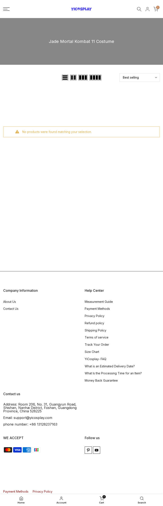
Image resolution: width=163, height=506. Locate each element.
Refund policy (94, 323)
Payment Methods (97, 308)
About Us (9, 301)
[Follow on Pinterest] (88, 450)
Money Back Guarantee (101, 380)
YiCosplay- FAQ (95, 359)
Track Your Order (97, 344)
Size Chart (92, 352)
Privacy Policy (94, 316)
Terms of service (96, 337)
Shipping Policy (95, 330)
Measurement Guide (99, 301)
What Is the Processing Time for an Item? (113, 373)
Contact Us (10, 308)
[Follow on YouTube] (96, 450)
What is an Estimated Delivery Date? (110, 366)
